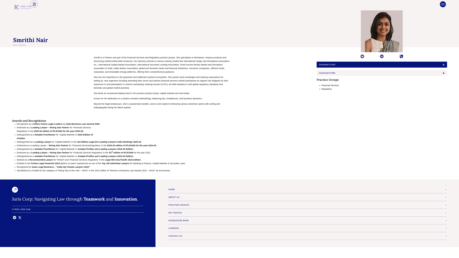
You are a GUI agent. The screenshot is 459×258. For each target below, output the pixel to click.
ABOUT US (173, 197)
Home (15, 45)
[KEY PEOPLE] (445, 213)
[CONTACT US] (445, 236)
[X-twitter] (19, 217)
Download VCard (327, 64)
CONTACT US (175, 236)
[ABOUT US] (445, 197)
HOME (171, 189)
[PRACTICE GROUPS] (445, 205)
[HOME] (445, 189)
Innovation (126, 199)
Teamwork (94, 199)
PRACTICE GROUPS (178, 205)
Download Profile (327, 73)
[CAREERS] (445, 228)
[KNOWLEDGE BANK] (445, 221)
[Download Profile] (444, 73)
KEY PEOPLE (175, 213)
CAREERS (173, 228)
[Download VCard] (444, 65)
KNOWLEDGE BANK (178, 220)
